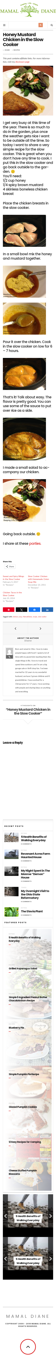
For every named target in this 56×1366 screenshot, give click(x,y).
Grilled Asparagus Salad (23, 968)
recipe (35, 617)
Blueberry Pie (16, 1027)
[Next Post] (40, 628)
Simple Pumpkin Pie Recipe (24, 1074)
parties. (35, 543)
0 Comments (26, 844)
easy (20, 617)
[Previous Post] (15, 628)
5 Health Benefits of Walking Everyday (34, 838)
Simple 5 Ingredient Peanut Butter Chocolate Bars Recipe (28, 999)
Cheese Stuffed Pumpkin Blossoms (23, 1172)
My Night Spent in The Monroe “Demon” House (35, 874)
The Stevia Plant (32, 911)
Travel (24, 887)
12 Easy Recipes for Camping (25, 1142)
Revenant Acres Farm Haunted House (35, 855)
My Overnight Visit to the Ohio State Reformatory (35, 894)
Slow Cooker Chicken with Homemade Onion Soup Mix (38, 579)
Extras (24, 833)
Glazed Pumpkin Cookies (23, 1107)
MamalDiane (27, 617)
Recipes (17, 50)
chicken (15, 617)
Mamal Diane (28, 11)
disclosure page (22, 61)
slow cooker (42, 617)
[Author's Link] (9, 657)
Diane (7, 50)
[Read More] (10, 945)
